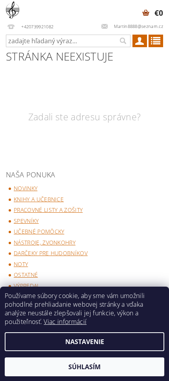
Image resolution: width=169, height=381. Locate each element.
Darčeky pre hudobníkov (51, 253)
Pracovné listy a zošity (48, 210)
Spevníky (26, 221)
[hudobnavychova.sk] (12, 10)
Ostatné (26, 274)
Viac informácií (65, 321)
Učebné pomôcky (39, 231)
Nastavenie (84, 341)
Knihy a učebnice (39, 199)
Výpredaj (26, 285)
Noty (21, 264)
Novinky (25, 188)
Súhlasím (84, 367)
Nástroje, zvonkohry (44, 242)
